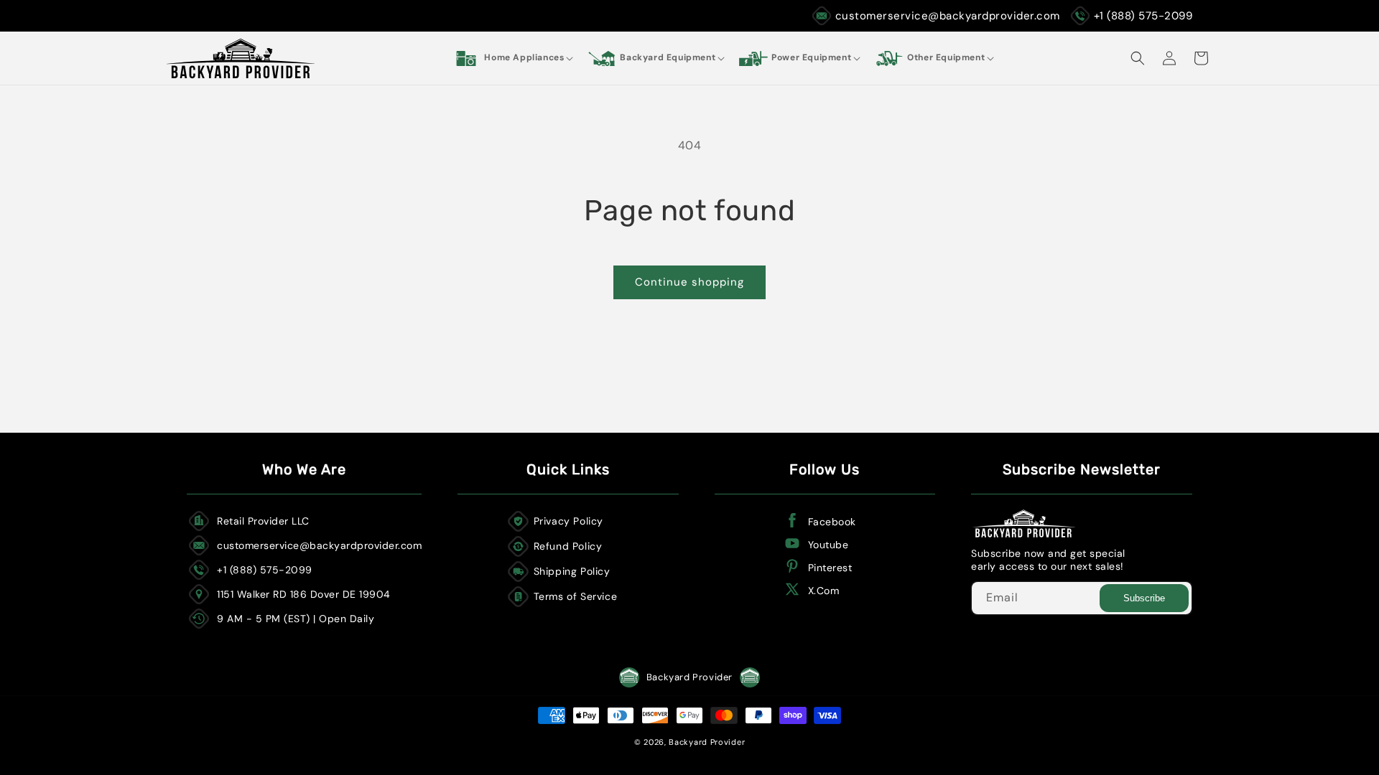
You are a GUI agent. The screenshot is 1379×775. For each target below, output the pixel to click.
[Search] (1137, 58)
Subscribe (1144, 598)
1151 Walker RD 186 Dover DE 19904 (304, 594)
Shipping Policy (572, 571)
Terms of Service (576, 596)
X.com (824, 590)
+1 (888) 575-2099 (1143, 16)
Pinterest (830, 567)
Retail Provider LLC (263, 521)
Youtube (828, 544)
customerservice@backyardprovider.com (947, 16)
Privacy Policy (568, 521)
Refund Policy (568, 546)
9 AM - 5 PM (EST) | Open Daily (295, 618)
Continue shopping (689, 282)
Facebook (832, 521)
